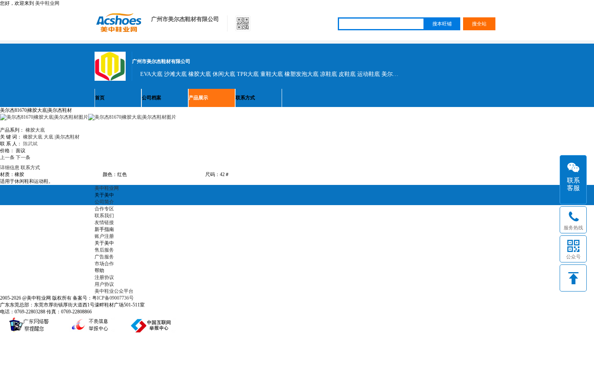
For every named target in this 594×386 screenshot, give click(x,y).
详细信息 (9, 167)
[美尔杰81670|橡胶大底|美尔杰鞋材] (132, 117)
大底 (48, 137)
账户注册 (104, 236)
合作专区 (104, 209)
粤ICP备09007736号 (113, 298)
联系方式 (245, 98)
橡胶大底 (35, 130)
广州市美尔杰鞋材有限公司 (185, 19)
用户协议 (104, 284)
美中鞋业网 (47, 3)
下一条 (23, 157)
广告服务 (104, 257)
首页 (100, 98)
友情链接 (104, 222)
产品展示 (198, 98)
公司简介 (104, 202)
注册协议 (104, 277)
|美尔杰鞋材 (67, 137)
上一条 (7, 157)
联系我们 (104, 215)
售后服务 (104, 250)
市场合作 (104, 263)
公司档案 (151, 98)
